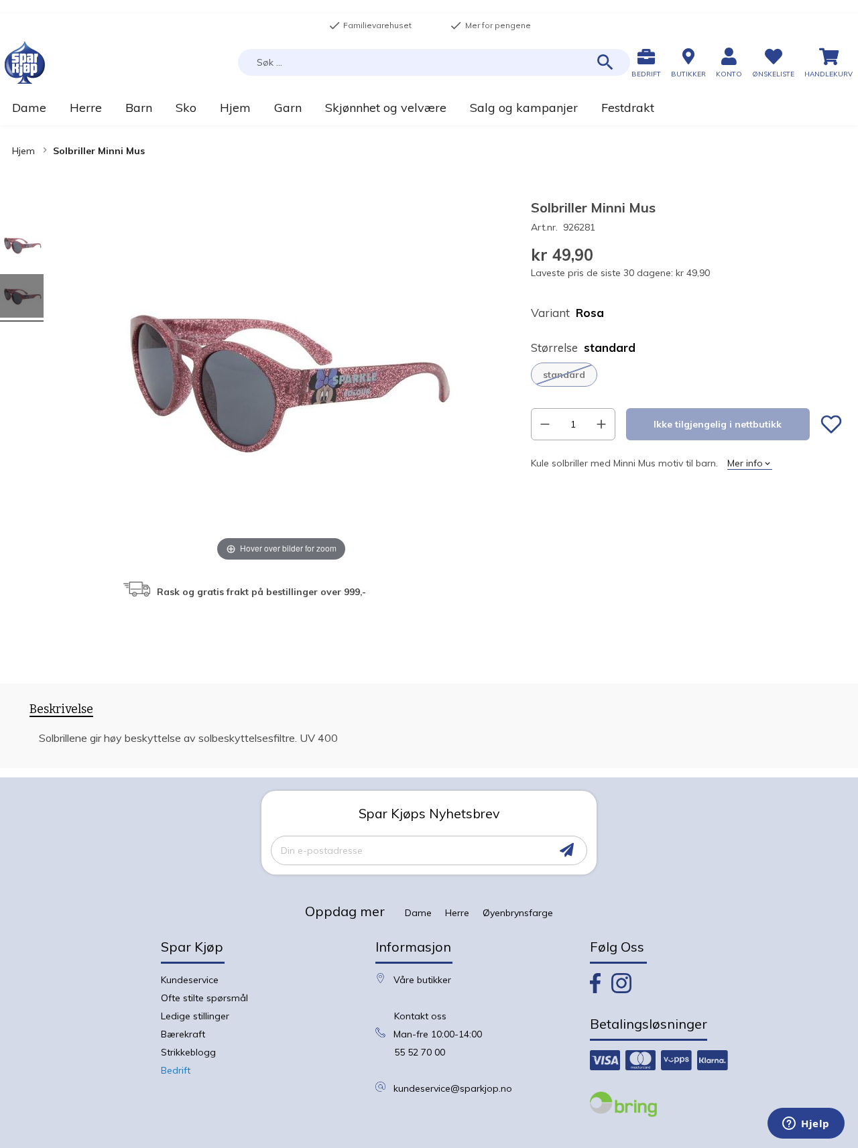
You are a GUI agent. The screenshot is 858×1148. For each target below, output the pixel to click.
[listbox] (686, 375)
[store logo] (25, 63)
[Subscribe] (566, 850)
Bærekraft (183, 1034)
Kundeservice (190, 980)
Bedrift (175, 1070)
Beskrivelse (61, 709)
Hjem (23, 151)
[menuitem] (29, 107)
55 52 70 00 (419, 1052)
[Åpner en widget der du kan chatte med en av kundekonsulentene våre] (806, 1124)
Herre (457, 913)
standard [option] (564, 375)
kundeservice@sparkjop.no (452, 1088)
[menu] (429, 107)
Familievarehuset (370, 25)
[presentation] (61, 711)
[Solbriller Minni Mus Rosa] (22, 247)
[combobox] (434, 62)
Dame (418, 913)
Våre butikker (422, 980)
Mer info (745, 463)
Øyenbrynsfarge (518, 913)
